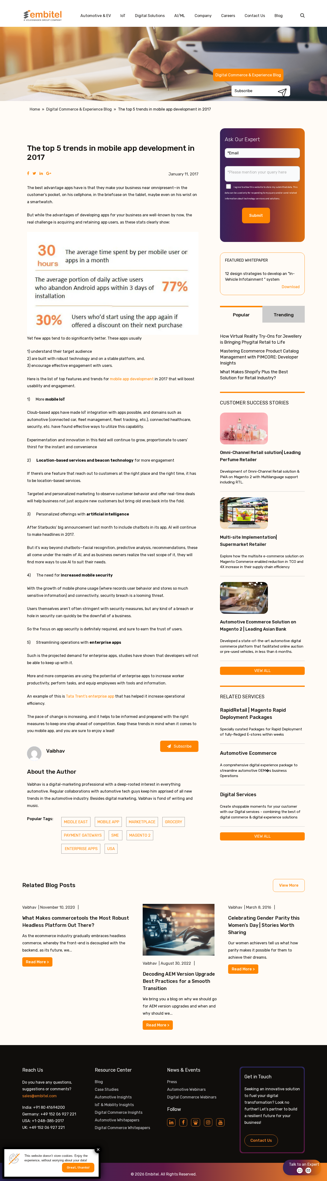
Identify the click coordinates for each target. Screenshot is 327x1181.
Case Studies (106, 1089)
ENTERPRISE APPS (81, 848)
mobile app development (132, 379)
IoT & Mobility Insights (114, 1105)
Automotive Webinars (186, 1089)
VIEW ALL (262, 670)
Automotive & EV (95, 15)
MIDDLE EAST (76, 822)
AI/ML (179, 15)
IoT (122, 15)
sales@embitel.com (39, 1096)
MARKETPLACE (142, 822)
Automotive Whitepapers (117, 1120)
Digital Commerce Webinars (191, 1097)
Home (35, 109)
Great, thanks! (78, 1167)
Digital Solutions (150, 15)
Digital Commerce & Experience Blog (248, 75)
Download (291, 287)
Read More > (37, 962)
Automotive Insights (113, 1097)
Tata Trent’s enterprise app (90, 696)
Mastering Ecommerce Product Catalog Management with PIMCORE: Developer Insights (259, 357)
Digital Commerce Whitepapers (122, 1127)
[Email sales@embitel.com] (308, 1170)
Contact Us (255, 15)
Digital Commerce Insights (118, 1112)
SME (115, 835)
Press (172, 1082)
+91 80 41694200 (49, 1107)
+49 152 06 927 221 (58, 1114)
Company (203, 15)
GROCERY (173, 822)
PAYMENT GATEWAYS (83, 835)
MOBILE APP (108, 822)
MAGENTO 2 (140, 835)
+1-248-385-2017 (48, 1121)
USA (111, 848)
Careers (228, 15)
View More (289, 885)
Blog (279, 15)
